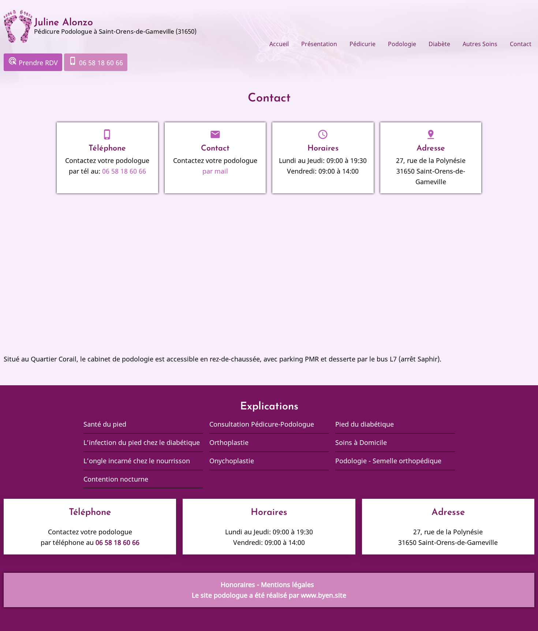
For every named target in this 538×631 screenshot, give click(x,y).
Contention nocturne (115, 479)
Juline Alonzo (63, 23)
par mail (215, 171)
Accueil (279, 44)
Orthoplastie (229, 442)
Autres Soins (480, 44)
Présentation (319, 44)
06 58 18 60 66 (95, 61)
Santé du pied (104, 424)
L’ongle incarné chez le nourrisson (136, 460)
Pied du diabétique (364, 424)
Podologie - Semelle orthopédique (388, 460)
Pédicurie (363, 44)
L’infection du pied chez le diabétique (142, 442)
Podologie (402, 44)
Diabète (439, 44)
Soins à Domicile (361, 442)
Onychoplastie (231, 460)
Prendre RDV (33, 61)
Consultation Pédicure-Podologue (261, 424)
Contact (520, 44)
